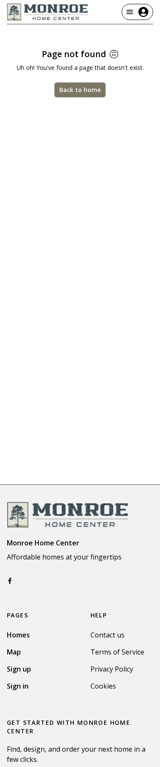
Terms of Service (117, 652)
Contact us (107, 635)
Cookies (103, 686)
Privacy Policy (111, 669)
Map (14, 652)
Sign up (19, 669)
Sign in (18, 686)
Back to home (80, 90)
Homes (18, 635)
